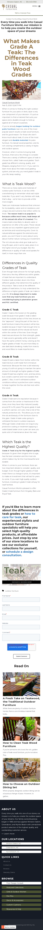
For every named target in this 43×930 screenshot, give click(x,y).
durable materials (21, 140)
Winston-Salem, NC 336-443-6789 (22, 2)
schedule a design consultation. (17, 553)
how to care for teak (18, 515)
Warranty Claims (9, 872)
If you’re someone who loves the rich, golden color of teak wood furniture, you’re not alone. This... (20, 748)
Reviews (6, 869)
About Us (6, 861)
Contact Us (7, 865)
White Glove (28, 13)
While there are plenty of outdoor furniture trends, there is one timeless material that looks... (21, 706)
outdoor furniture (12, 591)
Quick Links (10, 857)
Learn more (9, 834)
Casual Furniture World (11, 103)
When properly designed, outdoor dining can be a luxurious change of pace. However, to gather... (21, 790)
